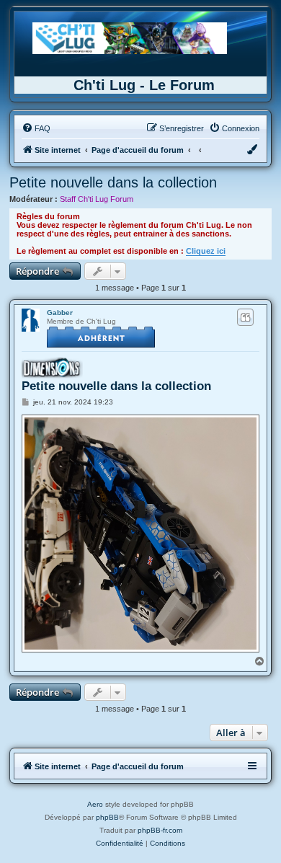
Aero (95, 804)
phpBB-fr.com (160, 830)
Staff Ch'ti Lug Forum (96, 199)
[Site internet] (129, 38)
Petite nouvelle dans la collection (113, 182)
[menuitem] (36, 128)
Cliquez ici (206, 251)
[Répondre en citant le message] (245, 317)
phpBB (107, 817)
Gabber (60, 313)
